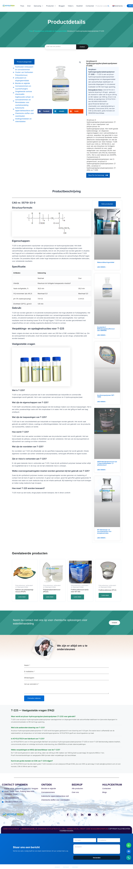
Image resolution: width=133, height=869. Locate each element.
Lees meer (22, 597)
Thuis (31, 31)
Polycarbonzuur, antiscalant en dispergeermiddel (50, 31)
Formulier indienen (34, 698)
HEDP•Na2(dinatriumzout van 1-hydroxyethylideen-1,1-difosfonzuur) (107, 463)
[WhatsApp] (128, 845)
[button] (42, 6)
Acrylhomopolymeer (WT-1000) (106, 396)
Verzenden (96, 858)
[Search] (108, 5)
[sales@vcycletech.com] (128, 851)
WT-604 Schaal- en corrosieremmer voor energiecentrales (104, 531)
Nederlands (117, 6)
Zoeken (82, 47)
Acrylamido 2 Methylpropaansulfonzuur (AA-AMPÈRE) (106, 328)
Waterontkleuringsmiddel (105, 262)
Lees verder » (101, 267)
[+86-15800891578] (128, 857)
